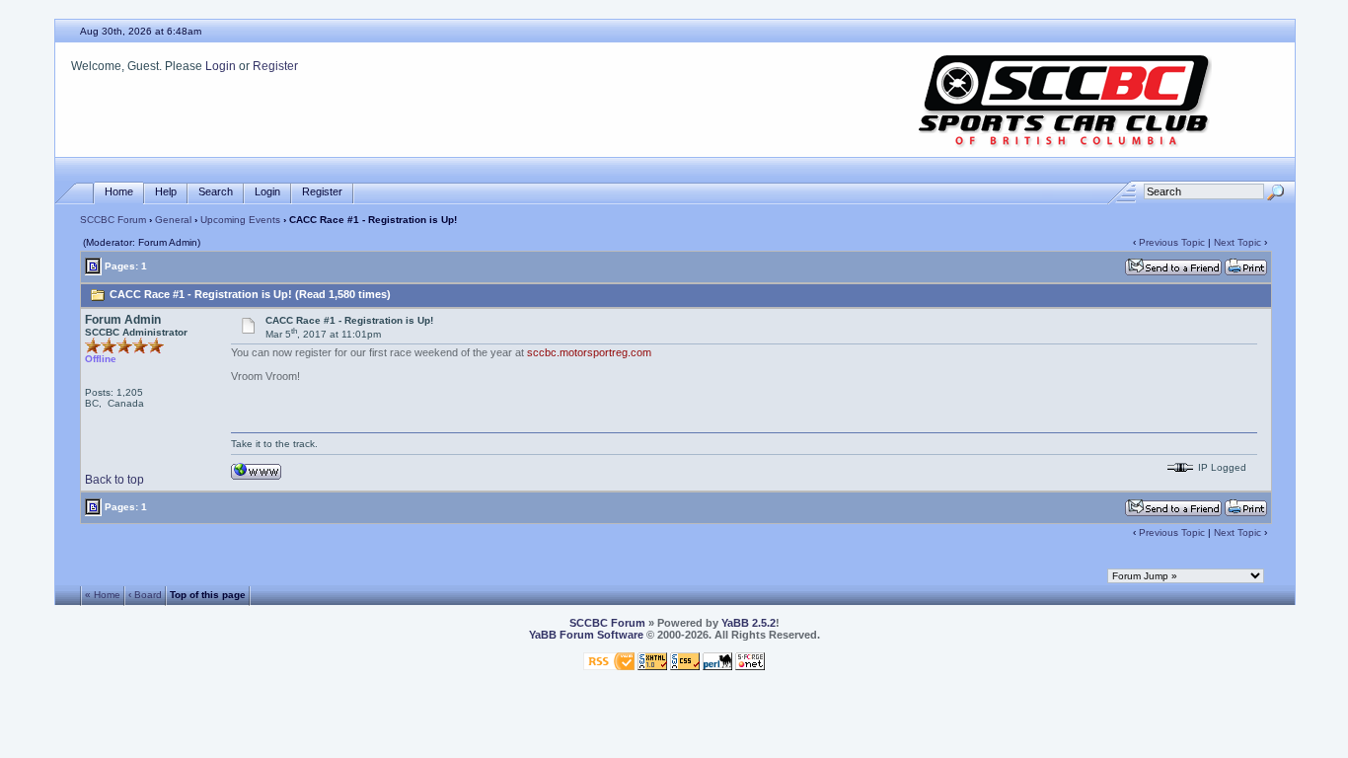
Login (220, 66)
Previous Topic (1172, 242)
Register (275, 66)
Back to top (114, 480)
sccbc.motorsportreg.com (589, 352)
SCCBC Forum (113, 219)
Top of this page (208, 594)
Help (166, 191)
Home (119, 191)
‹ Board (145, 594)
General (173, 219)
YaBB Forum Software (586, 635)
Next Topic (1237, 242)
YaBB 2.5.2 (748, 623)
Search (215, 191)
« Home (102, 594)
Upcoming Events (240, 219)
